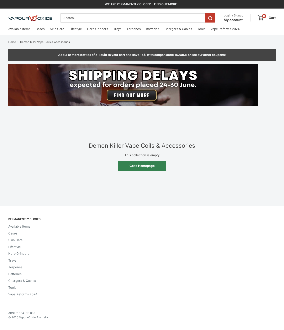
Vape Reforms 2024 (225, 29)
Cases (40, 29)
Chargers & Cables (178, 29)
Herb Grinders (97, 29)
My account (233, 20)
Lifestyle (75, 29)
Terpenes (134, 29)
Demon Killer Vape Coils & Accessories (45, 42)
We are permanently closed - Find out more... (142, 4)
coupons (218, 55)
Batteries (152, 29)
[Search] (210, 18)
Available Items (19, 29)
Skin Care (57, 29)
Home (12, 42)
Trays (117, 29)
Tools (201, 29)
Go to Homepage (142, 166)
